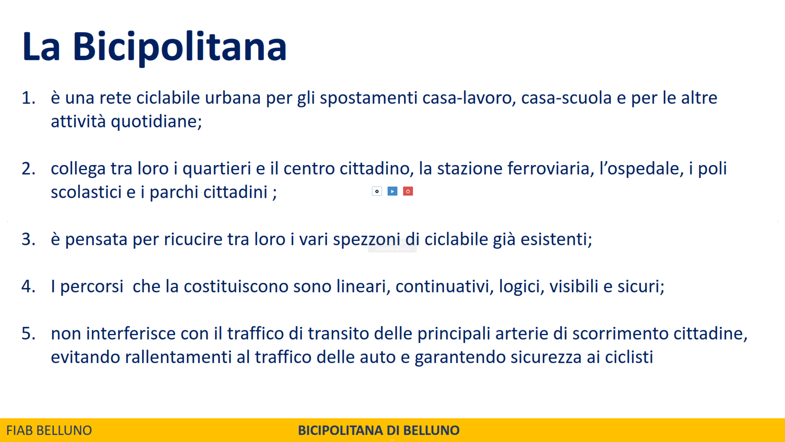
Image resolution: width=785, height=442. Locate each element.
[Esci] (408, 191)
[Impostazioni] (377, 191)
